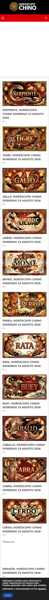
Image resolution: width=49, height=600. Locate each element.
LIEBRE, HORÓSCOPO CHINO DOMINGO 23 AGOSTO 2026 (22, 240)
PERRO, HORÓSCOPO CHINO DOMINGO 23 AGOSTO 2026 (22, 322)
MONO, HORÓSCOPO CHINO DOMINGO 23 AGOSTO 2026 (22, 281)
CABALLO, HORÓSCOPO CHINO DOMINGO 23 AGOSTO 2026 (24, 446)
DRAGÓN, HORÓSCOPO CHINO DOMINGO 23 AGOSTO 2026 (24, 571)
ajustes (42, 589)
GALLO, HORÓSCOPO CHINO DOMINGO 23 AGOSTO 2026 (22, 198)
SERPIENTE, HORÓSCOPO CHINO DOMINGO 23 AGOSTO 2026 (23, 114)
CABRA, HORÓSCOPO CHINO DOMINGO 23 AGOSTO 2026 (22, 488)
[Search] (46, 17)
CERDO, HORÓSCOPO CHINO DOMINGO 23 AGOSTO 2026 (22, 529)
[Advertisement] (24, 47)
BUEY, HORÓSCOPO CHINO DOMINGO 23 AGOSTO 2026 (22, 405)
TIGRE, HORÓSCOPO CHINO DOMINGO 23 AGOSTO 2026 (22, 157)
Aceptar (8, 595)
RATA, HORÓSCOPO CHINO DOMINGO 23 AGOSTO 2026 (22, 364)
